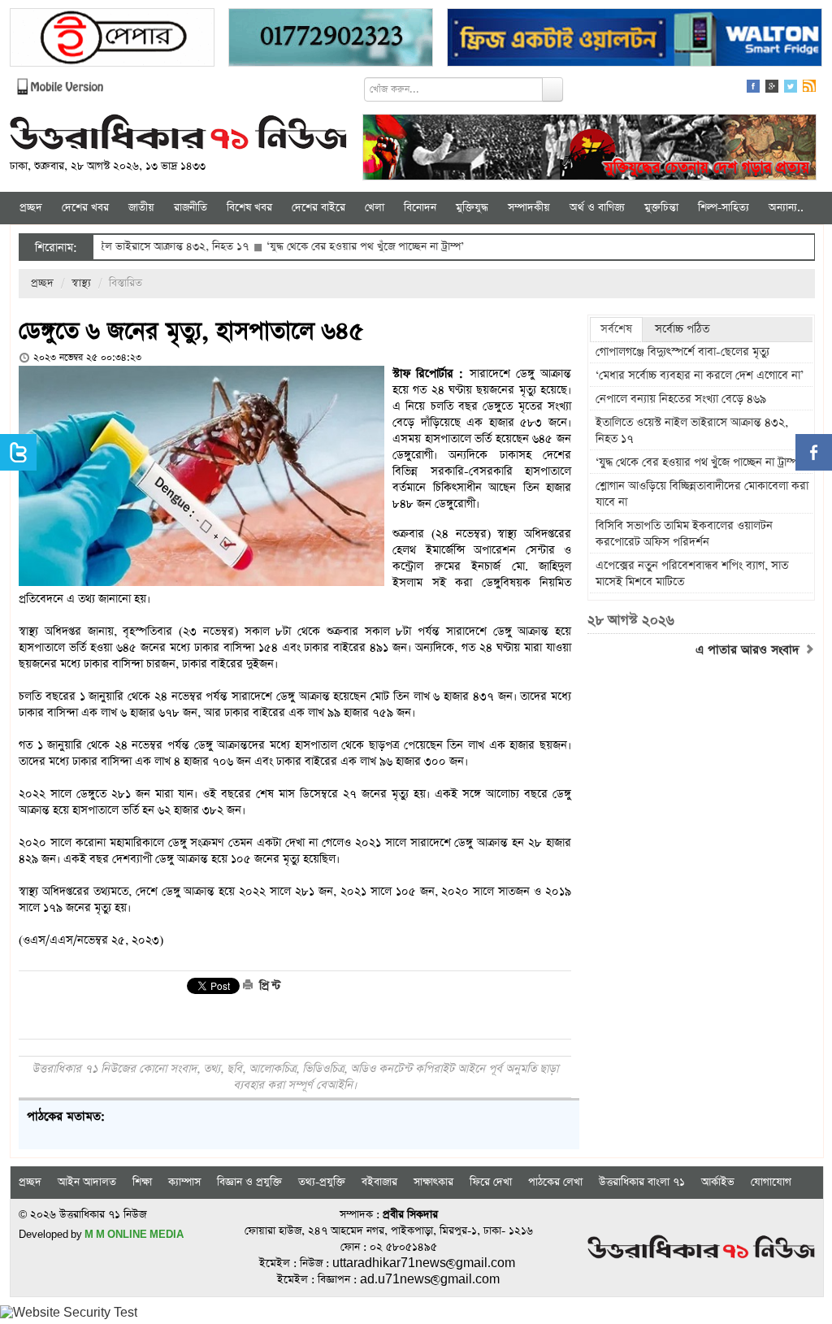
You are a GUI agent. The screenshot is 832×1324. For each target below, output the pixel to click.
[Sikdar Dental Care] (330, 39)
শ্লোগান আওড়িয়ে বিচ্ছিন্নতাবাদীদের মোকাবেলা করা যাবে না (702, 494)
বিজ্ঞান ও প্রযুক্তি (249, 1182)
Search (552, 89)
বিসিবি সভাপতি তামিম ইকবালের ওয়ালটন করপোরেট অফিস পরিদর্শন (684, 534)
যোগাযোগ (771, 1182)
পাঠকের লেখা (555, 1182)
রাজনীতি (190, 207)
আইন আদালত (87, 1182)
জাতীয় (141, 207)
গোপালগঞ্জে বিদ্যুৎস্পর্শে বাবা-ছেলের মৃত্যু (682, 352)
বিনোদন (420, 207)
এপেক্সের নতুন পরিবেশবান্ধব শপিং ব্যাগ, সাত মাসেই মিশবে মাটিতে (692, 574)
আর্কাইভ (717, 1182)
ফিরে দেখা (491, 1182)
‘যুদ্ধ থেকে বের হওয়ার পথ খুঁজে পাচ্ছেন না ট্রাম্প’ (329, 246)
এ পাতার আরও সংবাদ (750, 650)
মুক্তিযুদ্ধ (472, 207)
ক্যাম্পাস (184, 1182)
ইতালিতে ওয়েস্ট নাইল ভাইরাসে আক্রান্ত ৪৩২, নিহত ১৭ (692, 431)
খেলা (374, 207)
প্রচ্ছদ (31, 207)
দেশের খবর (85, 207)
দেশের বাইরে (318, 207)
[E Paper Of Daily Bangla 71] (112, 39)
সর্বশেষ (616, 329)
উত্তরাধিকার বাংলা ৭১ (642, 1182)
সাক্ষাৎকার (433, 1182)
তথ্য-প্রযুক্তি (321, 1182)
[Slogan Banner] (589, 149)
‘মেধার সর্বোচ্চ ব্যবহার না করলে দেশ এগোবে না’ (700, 375)
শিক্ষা (142, 1182)
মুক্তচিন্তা (661, 207)
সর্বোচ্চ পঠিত (682, 329)
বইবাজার (379, 1182)
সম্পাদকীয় (529, 207)
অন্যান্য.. (786, 207)
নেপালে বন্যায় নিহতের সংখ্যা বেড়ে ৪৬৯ (681, 399)
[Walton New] (634, 39)
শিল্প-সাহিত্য (723, 207)
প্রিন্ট (268, 986)
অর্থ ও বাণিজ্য (597, 207)
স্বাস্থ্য (81, 283)
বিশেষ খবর (249, 207)
